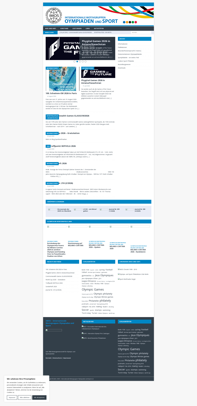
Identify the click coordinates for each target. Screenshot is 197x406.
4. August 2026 (51, 92)
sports (92, 306)
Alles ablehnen (24, 397)
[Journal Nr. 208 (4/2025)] (129, 207)
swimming (106, 306)
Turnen (94, 309)
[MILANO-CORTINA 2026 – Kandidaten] (140, 230)
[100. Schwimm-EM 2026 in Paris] (63, 75)
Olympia (106, 279)
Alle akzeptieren (39, 397)
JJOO (100, 274)
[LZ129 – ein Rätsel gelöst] (78, 207)
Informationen (122, 44)
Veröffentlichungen (55, 198)
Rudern (105, 303)
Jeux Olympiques (104, 271)
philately (105, 296)
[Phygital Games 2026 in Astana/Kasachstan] (98, 68)
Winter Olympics (103, 309)
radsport (85, 302)
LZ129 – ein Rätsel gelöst (89, 206)
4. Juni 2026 (50, 162)
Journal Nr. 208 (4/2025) (140, 206)
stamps (98, 306)
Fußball (84, 268)
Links (88, 28)
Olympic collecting (87, 282)
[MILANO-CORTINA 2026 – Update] (98, 228)
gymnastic (104, 268)
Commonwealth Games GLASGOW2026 (69, 111)
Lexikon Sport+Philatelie (126, 61)
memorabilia (85, 279)
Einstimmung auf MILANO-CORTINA (75, 240)
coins (96, 266)
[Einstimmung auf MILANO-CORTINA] (77, 228)
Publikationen (122, 47)
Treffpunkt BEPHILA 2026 (63, 141)
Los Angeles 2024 (110, 277)
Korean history (101, 277)
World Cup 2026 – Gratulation (65, 129)
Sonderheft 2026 (51, 282)
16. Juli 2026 (50, 145)
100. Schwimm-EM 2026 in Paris (61, 89)
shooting (111, 303)
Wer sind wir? (50, 28)
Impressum (67, 354)
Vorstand (64, 28)
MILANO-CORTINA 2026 (117, 243)
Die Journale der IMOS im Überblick (64, 206)
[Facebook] (148, 4)
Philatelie (94, 296)
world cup (112, 309)
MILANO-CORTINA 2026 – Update (96, 242)
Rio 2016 (92, 303)
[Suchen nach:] (141, 32)
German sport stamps (94, 268)
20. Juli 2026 (50, 132)
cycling (102, 265)
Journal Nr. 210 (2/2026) (61, 179)
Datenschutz (57, 354)
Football (109, 265)
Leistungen (76, 28)
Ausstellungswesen (124, 64)
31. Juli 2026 (86, 82)
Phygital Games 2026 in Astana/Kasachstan (96, 42)
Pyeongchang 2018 (102, 300)
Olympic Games (93, 285)
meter (92, 279)
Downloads (121, 68)
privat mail (93, 300)
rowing (99, 302)
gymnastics (86, 271)
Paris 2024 (85, 297)
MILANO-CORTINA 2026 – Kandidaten (138, 246)
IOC (93, 271)
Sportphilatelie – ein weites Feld (128, 57)
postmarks (85, 300)
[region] (26, 388)
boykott (92, 266)
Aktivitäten (99, 28)
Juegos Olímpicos (89, 277)
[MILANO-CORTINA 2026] (119, 229)
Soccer (85, 305)
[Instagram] (152, 4)
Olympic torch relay (87, 293)
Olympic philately (103, 289)
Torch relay (86, 309)
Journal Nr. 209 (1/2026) (114, 206)
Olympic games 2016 (87, 290)
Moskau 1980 (99, 279)
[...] (78, 104)
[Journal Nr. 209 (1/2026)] (104, 207)
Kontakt (48, 354)
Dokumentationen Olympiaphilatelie (130, 54)
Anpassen (12, 397)
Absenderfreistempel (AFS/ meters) (129, 51)
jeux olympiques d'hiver (90, 274)
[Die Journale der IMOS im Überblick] (52, 207)
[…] (76, 122)
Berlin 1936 (85, 266)
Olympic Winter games (103, 293)
